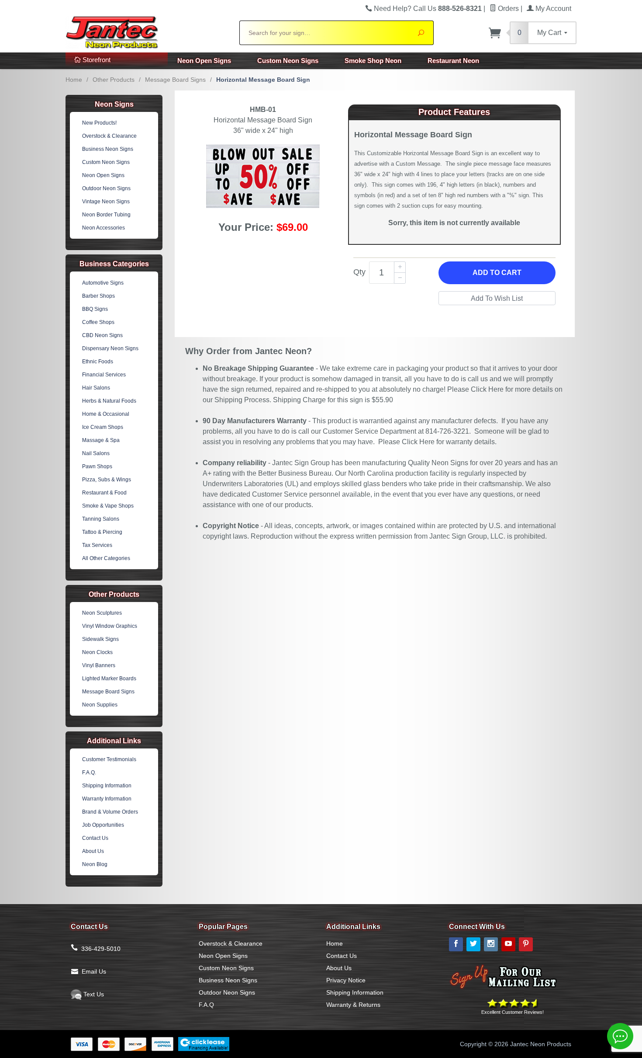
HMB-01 (263, 109)
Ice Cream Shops (102, 427)
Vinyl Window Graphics (109, 626)
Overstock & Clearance (109, 136)
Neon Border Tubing (106, 215)
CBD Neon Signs (102, 335)
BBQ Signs (95, 309)
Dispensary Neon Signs (110, 348)
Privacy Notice (346, 980)
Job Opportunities (103, 825)
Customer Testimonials (109, 759)
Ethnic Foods (97, 361)
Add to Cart (497, 272)
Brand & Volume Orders (110, 812)
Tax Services (97, 545)
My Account (552, 8)
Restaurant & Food (104, 493)
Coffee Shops (98, 322)
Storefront (95, 59)
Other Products (114, 79)
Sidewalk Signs (100, 639)
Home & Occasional (105, 414)
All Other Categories (106, 558)
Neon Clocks (97, 652)
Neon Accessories (103, 228)
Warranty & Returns (353, 1004)
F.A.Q (206, 1004)
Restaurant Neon (453, 60)
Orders (507, 8)
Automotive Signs (103, 283)
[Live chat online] (620, 1036)
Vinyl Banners (98, 665)
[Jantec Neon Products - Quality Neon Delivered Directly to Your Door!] (147, 31)
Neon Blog (94, 864)
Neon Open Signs (204, 60)
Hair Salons (96, 388)
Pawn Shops (97, 466)
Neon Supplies (99, 705)
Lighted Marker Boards (109, 678)
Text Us (93, 994)
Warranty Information (106, 799)
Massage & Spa (101, 440)
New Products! (99, 123)
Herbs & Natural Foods (109, 401)
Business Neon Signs (107, 149)
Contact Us (95, 838)
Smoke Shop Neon (373, 60)
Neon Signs (114, 104)
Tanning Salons (100, 519)
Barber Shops (98, 296)
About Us (93, 851)
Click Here (487, 389)
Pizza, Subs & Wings (106, 480)
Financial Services (104, 375)
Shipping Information (106, 786)
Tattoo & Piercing (102, 532)
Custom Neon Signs (287, 60)
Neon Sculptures (102, 613)
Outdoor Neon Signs (106, 188)
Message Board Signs (175, 79)
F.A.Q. (89, 772)
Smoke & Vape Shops (108, 506)
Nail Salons (96, 453)
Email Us (94, 971)
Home (74, 79)
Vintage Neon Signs (106, 201)
